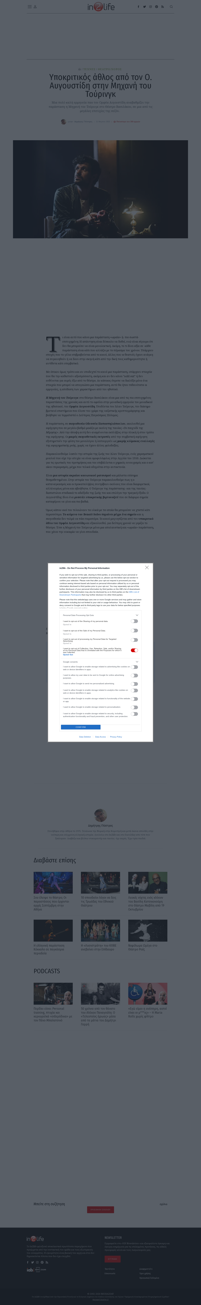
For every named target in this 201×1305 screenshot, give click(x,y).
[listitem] (100, 615)
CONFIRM (81, 727)
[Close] (147, 568)
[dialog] (100, 652)
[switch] (134, 621)
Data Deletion (85, 737)
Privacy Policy (116, 737)
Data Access (100, 737)
